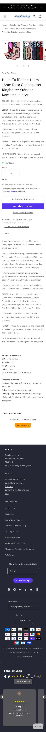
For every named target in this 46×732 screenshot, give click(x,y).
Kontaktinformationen (24, 656)
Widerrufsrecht (38, 648)
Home (4, 25)
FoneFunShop (12, 648)
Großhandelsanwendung (15, 526)
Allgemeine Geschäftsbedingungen (19, 549)
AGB (29, 652)
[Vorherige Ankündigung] (5, 8)
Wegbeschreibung (12, 537)
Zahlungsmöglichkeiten (15, 543)
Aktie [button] (7, 233)
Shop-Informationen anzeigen (16, 226)
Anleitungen (10, 555)
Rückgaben (9, 514)
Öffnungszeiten (11, 531)
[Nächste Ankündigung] (41, 8)
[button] (5, 16)
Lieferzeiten (10, 508)
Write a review (23, 425)
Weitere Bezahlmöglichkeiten (23, 213)
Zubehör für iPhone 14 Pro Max (23, 25)
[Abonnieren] (36, 571)
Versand (11, 184)
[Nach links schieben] (17, 66)
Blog (7, 493)
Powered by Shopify (24, 648)
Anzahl (4, 168)
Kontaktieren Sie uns (13, 520)
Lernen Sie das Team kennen (17, 490)
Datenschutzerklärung (17, 652)
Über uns (9, 486)
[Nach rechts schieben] (28, 66)
